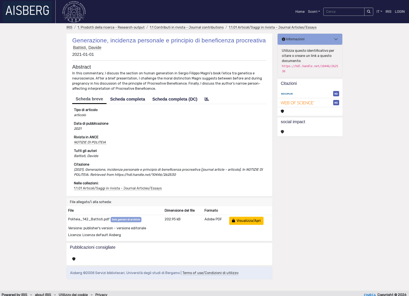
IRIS (389, 12)
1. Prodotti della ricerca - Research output (111, 27)
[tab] (207, 99)
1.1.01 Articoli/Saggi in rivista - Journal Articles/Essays (273, 27)
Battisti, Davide (87, 47)
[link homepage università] (74, 11)
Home (300, 12)
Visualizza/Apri (248, 221)
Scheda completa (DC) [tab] (174, 99)
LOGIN (400, 12)
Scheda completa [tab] (127, 99)
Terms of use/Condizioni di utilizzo (210, 273)
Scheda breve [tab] (89, 99)
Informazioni (295, 39)
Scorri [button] (312, 12)
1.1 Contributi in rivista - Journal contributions (187, 27)
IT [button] (378, 12)
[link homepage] (29, 11)
